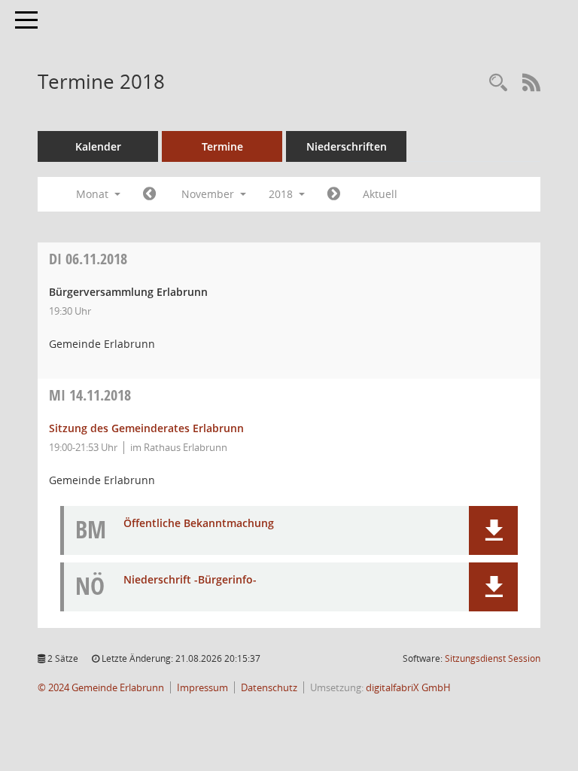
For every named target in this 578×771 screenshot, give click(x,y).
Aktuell (380, 194)
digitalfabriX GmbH (408, 687)
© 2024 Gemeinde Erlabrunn (101, 687)
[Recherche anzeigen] (498, 83)
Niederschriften (346, 146)
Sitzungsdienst (492, 658)
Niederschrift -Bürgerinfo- (190, 580)
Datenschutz (269, 687)
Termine (222, 146)
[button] (493, 530)
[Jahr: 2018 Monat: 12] (333, 194)
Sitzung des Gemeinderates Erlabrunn (146, 428)
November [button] (209, 194)
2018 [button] (282, 194)
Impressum (202, 687)
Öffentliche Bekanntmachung (198, 523)
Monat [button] (93, 194)
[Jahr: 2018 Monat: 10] (149, 194)
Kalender (98, 146)
